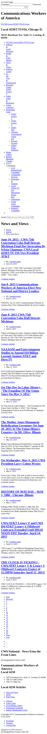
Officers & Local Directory (10, 48)
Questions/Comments (14, 708)
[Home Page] (20, 42)
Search (3, 217)
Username (5, 4)
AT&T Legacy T (14, 116)
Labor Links (11, 703)
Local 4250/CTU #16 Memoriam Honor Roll (15, 191)
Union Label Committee (15, 204)
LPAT (8, 695)
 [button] (7, 213)
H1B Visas (10, 697)
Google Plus (11, 725)
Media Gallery (9, 153)
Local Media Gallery (14, 706)
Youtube (9, 723)
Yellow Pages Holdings (14, 148)
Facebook (10, 721)
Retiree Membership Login (16, 710)
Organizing (15, 199)
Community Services (15, 176)
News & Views (12, 692)
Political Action (9, 70)
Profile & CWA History (9, 57)
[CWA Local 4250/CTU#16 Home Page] (15, 24)
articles (9, 232)
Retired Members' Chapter (10, 159)
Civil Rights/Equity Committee (16, 170)
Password (37, 4)
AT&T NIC (13, 129)
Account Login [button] (7, 2)
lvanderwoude (15, 262)
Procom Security (14, 142)
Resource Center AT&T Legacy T (9, 89)
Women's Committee (15, 209)
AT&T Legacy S (14, 123)
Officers (9, 701)
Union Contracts (10, 106)
